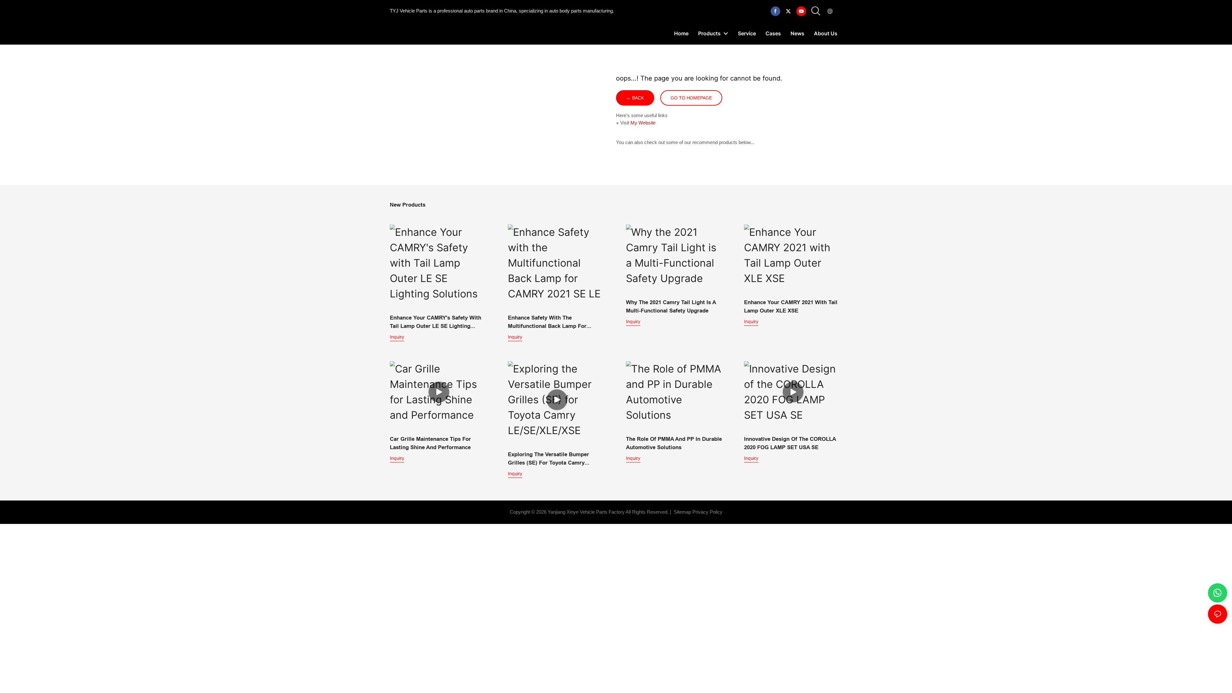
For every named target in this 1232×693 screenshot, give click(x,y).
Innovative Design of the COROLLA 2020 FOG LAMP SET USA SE (790, 443)
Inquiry (397, 336)
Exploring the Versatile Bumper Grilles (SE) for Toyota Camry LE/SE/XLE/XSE (548, 459)
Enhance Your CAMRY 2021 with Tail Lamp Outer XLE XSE (790, 306)
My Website (642, 122)
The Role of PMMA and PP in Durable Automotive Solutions (674, 443)
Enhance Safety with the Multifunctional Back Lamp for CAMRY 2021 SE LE (547, 322)
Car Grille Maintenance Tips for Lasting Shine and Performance (430, 443)
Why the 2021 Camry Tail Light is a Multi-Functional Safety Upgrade (671, 306)
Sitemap (681, 512)
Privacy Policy (707, 512)
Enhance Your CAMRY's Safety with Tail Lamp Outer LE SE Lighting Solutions (435, 322)
